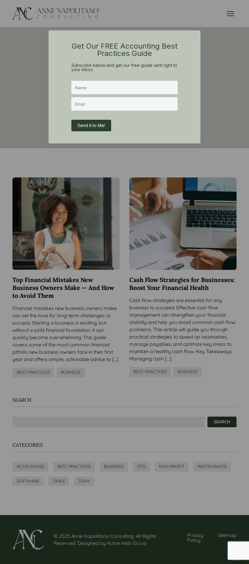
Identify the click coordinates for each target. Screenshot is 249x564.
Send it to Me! (91, 125)
